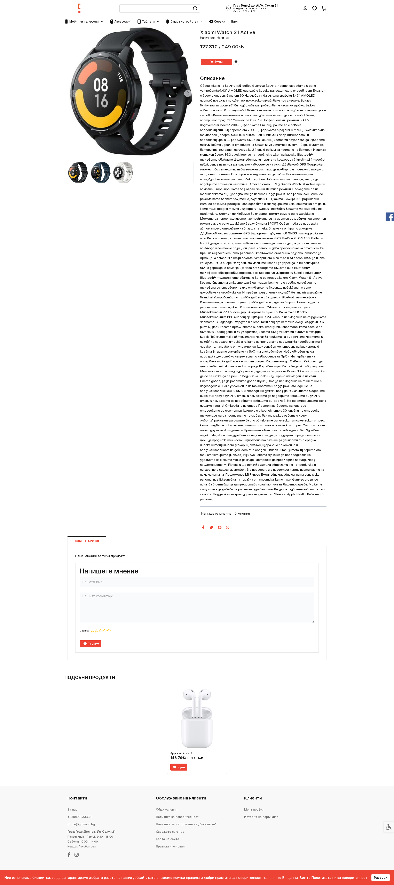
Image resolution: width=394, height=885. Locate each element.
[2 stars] (97, 630)
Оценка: (84, 630)
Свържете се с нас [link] (170, 831)
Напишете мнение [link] (216, 513)
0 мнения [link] (242, 513)
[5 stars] (109, 630)
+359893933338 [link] (80, 817)
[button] (78, 172)
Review (93, 644)
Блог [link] (234, 21)
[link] (79, 8)
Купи (219, 62)
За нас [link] (72, 809)
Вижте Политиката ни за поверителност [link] (333, 878)
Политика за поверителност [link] (177, 817)
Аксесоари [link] (123, 21)
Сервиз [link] (219, 21)
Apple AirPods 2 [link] (181, 753)
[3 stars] (101, 630)
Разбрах (380, 877)
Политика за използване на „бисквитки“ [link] (186, 824)
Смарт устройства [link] (184, 21)
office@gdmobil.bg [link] (81, 824)
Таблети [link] (148, 21)
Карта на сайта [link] (167, 839)
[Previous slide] (74, 93)
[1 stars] (92, 630)
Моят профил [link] (254, 809)
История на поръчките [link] (261, 817)
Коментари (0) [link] (87, 541)
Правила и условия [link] (170, 846)
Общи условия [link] (167, 809)
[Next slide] (187, 93)
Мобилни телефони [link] (84, 21)
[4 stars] (105, 630)
